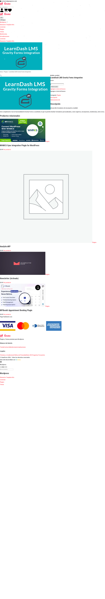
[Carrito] (6, 11)
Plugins (2, 29)
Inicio (1, 72)
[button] (1, 75)
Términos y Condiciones (7, 355)
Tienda (2, 347)
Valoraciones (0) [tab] (55, 100)
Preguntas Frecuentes (38, 355)
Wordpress (3, 22)
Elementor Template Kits (7, 24)
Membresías (3, 34)
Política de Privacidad (20, 355)
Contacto (6, 347)
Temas (2, 32)
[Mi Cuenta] (2, 11)
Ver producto (7, 149)
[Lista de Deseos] (10, 11)
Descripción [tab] (53, 97)
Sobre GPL (29, 355)
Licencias (2, 27)
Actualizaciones (4, 36)
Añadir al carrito (54, 86)
